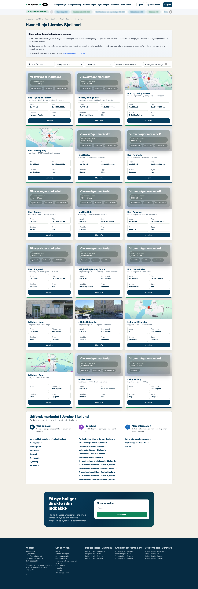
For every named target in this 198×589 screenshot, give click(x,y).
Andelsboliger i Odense (124, 556)
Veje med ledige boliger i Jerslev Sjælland (48, 439)
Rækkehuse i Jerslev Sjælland (92, 453)
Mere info (49, 121)
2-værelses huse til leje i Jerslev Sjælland (97, 464)
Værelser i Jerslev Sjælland (91, 457)
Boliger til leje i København (95, 551)
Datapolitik (59, 563)
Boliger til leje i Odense (94, 556)
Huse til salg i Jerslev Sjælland (92, 442)
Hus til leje (39, 19)
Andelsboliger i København (125, 551)
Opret (140, 4)
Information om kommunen (137, 439)
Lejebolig (29, 19)
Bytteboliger (103, 4)
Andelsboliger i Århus (123, 554)
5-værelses (79, 19)
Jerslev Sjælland (66, 19)
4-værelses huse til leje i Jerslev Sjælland (97, 472)
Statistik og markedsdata (136, 443)
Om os (128, 446)
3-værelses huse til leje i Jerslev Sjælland (97, 468)
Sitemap (58, 570)
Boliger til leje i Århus (93, 554)
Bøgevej (33, 454)
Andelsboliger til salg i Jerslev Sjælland (96, 439)
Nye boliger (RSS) (62, 573)
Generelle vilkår (61, 558)
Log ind (167, 4)
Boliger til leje (60, 4)
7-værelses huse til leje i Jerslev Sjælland (97, 479)
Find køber (126, 4)
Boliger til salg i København (155, 551)
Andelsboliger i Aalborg (124, 558)
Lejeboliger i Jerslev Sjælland (91, 446)
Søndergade (35, 446)
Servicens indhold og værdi (66, 561)
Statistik (58, 568)
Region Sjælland (51, 19)
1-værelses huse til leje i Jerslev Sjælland (97, 461)
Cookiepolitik (60, 566)
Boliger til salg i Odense (154, 556)
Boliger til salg (74, 4)
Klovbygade (35, 443)
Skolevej (33, 465)
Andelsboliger (89, 4)
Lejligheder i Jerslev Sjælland (91, 450)
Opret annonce (153, 4)
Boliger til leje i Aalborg (94, 558)
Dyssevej (34, 462)
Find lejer (115, 4)
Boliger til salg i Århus (153, 554)
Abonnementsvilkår (62, 556)
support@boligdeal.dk (34, 558)
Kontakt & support (62, 554)
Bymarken (34, 450)
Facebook (27, 574)
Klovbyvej (34, 458)
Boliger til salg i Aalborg (154, 558)
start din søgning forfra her (74, 53)
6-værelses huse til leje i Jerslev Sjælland (97, 476)
